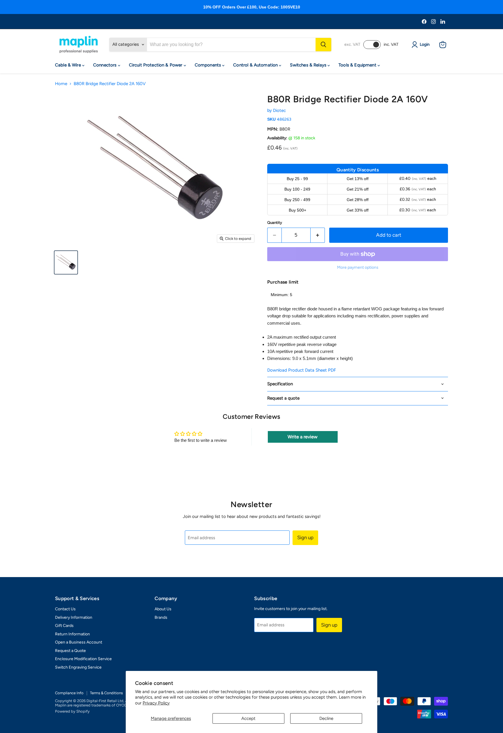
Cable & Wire (68, 65)
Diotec (279, 110)
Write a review (303, 437)
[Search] (323, 44)
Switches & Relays (308, 65)
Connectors (105, 65)
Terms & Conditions (106, 693)
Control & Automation (256, 65)
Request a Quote (70, 650)
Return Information (72, 634)
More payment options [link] (357, 267)
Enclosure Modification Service (83, 658)
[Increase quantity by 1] (318, 235)
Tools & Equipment (358, 65)
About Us (163, 609)
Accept (248, 718)
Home (61, 83)
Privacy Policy (156, 703)
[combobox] (231, 44)
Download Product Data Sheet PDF (301, 370)
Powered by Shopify (72, 711)
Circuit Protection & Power (156, 65)
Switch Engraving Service (78, 667)
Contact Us (65, 609)
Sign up (305, 537)
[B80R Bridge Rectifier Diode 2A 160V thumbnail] (65, 262)
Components (208, 65)
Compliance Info (69, 693)
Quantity (274, 222)
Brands (161, 617)
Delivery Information (73, 617)
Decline (326, 718)
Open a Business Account (78, 642)
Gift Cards (64, 625)
